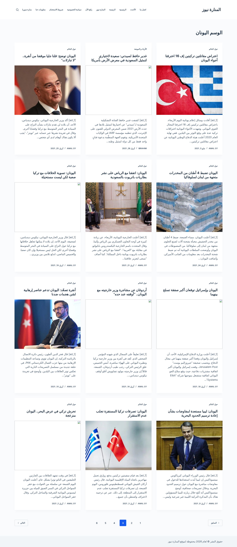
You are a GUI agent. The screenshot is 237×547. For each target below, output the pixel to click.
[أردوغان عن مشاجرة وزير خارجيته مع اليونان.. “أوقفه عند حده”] (118, 324)
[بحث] (17, 10)
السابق (214, 523)
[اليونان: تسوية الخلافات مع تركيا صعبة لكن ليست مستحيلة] (48, 207)
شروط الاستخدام (56, 9)
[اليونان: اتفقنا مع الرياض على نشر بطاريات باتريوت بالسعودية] (118, 207)
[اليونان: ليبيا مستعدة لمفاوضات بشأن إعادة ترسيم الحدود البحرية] (189, 445)
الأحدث (133, 9)
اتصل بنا (143, 9)
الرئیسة (112, 9)
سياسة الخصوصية (74, 9)
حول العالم (213, 49)
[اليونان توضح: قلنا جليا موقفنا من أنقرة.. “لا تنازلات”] (48, 90)
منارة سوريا (27, 9)
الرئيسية (122, 9)
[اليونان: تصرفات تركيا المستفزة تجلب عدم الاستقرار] (118, 445)
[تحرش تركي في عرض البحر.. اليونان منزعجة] (48, 445)
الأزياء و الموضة (140, 49)
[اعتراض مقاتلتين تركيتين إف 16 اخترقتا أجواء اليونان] (189, 90)
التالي (22, 523)
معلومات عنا (40, 9)
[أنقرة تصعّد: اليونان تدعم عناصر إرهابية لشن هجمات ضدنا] (48, 324)
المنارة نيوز (211, 9)
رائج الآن (88, 9)
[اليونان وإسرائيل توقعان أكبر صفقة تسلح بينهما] (189, 324)
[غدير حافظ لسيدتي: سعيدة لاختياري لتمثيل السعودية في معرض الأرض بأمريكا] (118, 90)
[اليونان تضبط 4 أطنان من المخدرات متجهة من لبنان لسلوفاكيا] (189, 207)
